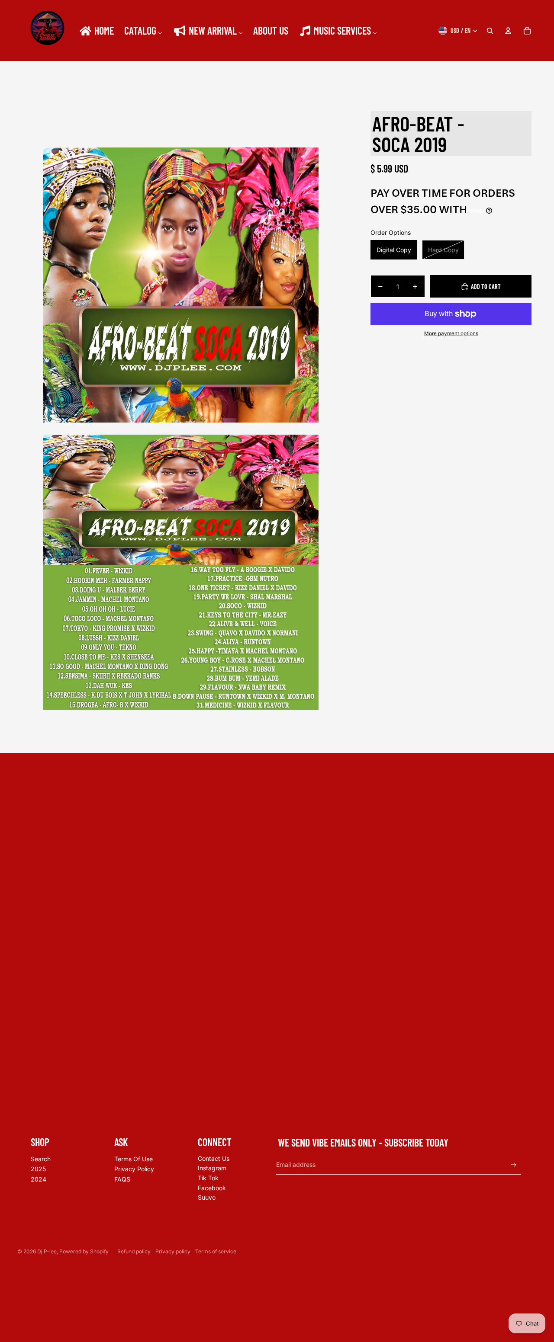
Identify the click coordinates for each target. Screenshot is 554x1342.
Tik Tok (208, 1178)
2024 (38, 1179)
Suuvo (207, 1197)
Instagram (212, 1168)
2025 (38, 1168)
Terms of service (215, 1251)
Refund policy (134, 1251)
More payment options (451, 333)
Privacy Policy (134, 1168)
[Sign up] (513, 1164)
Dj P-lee (47, 1251)
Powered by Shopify (84, 1251)
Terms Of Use (133, 1159)
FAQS (122, 1179)
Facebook (212, 1187)
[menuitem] (96, 30)
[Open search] (489, 30)
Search (41, 1159)
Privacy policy (172, 1251)
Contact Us (213, 1158)
